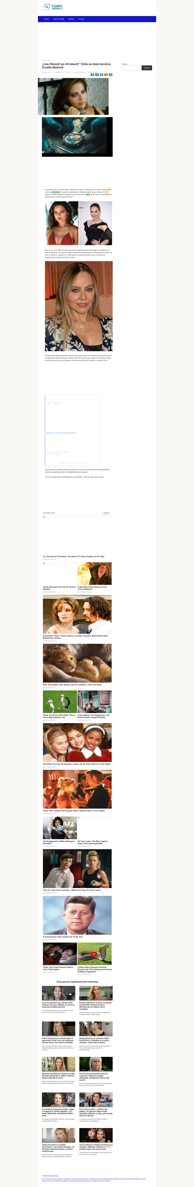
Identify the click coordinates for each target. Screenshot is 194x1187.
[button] (77, 137)
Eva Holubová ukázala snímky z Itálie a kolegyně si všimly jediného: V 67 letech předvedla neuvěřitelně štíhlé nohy (58, 1112)
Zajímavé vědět (58, 19)
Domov (46, 19)
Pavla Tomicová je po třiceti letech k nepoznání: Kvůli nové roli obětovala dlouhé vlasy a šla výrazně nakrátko (57, 1040)
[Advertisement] (97, 39)
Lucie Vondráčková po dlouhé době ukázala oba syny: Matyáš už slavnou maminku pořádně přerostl (58, 1005)
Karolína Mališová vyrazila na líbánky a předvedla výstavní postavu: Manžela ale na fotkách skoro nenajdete (95, 1006)
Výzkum (125, 64)
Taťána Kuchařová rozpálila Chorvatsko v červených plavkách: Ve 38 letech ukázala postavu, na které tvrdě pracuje (58, 1148)
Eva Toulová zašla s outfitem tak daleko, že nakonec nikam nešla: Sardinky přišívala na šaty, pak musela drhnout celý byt (95, 1112)
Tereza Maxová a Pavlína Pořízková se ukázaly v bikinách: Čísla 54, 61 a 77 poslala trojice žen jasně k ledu (96, 1147)
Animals (81, 19)
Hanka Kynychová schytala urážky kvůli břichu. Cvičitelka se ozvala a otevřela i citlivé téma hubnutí (94, 1040)
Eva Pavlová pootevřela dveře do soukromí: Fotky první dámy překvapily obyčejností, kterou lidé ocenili (94, 1076)
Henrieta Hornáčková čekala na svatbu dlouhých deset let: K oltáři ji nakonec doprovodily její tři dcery (58, 1075)
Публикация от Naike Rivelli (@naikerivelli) (72, 463)
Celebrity (71, 19)
